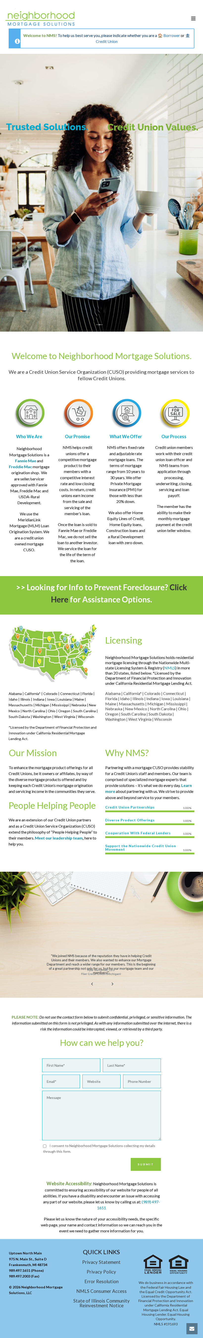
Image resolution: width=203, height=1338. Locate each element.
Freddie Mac (20, 466)
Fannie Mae (25, 460)
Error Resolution (101, 1281)
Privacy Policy (101, 1272)
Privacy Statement (101, 1262)
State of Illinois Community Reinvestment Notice (101, 1303)
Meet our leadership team (59, 838)
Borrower (171, 35)
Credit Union (107, 41)
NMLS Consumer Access (101, 1291)
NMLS (169, 667)
